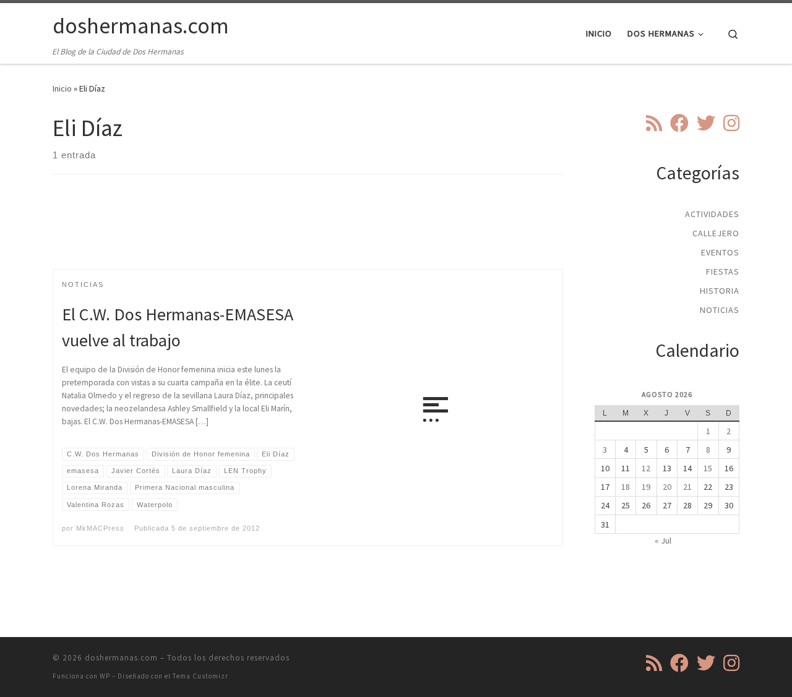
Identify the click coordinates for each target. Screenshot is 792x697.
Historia (719, 290)
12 (646, 468)
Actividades (712, 214)
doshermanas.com (121, 657)
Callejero (715, 233)
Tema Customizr (200, 676)
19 (646, 486)
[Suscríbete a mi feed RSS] (654, 123)
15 (708, 468)
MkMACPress (100, 528)
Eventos (720, 252)
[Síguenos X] (706, 123)
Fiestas (722, 271)
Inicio (62, 88)
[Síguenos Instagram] (731, 123)
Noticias (719, 309)
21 (687, 486)
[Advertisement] (308, 232)
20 (667, 486)
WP (105, 676)
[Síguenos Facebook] (679, 123)
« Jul (663, 540)
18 (625, 486)
